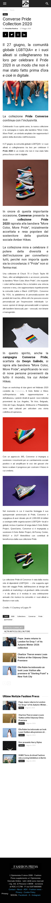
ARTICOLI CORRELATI (13, 628)
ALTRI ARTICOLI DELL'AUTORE (17, 631)
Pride (40, 616)
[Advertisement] (23, 808)
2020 (12, 616)
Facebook (22, 895)
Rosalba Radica (11, 28)
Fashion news (35, 889)
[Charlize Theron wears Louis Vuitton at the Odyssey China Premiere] (9, 657)
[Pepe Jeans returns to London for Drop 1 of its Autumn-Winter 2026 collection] (9, 641)
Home (5, 10)
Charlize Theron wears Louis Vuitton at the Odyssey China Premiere (32, 657)
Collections (21, 616)
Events (21, 723)
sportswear (8, 620)
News (12, 10)
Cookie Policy (29, 892)
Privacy (19, 892)
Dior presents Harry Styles (30, 742)
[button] (47, 3)
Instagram (36, 895)
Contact (12, 889)
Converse (19, 391)
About (19, 889)
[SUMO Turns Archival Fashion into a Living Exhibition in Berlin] (9, 758)
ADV (25, 889)
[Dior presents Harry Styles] (9, 745)
